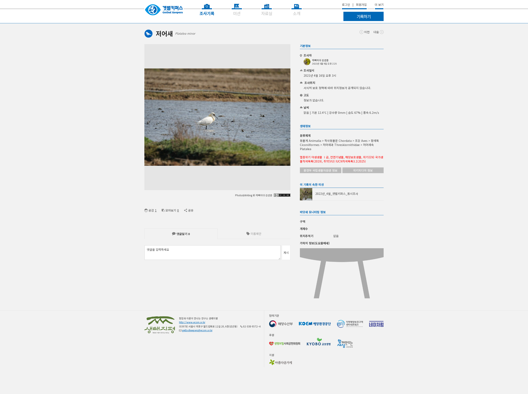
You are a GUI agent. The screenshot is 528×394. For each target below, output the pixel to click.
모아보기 (170, 210)
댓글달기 (183, 234)
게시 (286, 253)
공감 (151, 210)
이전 (366, 32)
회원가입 (361, 4)
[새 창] (282, 195)
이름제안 (255, 234)
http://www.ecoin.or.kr (192, 322)
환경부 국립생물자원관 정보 (320, 170)
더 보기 (379, 4)
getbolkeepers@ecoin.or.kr (197, 330)
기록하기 (364, 16)
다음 (377, 32)
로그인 (346, 4)
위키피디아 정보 (363, 170)
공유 (190, 210)
